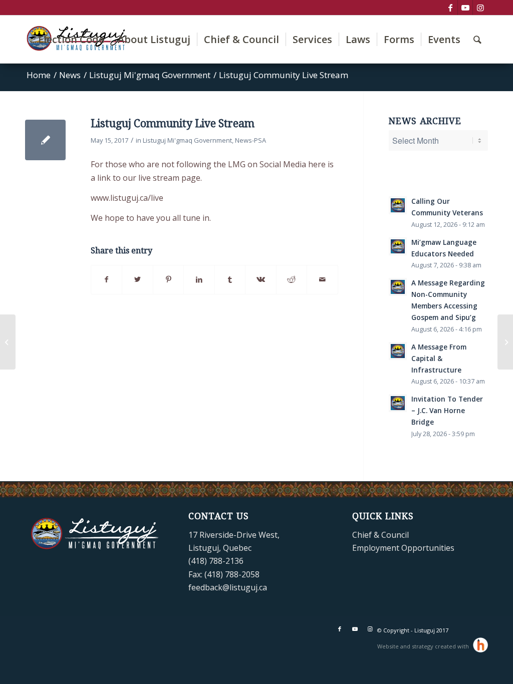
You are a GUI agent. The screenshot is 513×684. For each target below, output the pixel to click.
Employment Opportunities (403, 547)
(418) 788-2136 (215, 560)
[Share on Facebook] (106, 279)
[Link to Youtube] (465, 7)
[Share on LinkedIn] (199, 279)
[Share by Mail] (322, 279)
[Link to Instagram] (480, 7)
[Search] (477, 39)
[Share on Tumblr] (230, 279)
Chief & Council (380, 534)
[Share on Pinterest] (168, 279)
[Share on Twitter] (137, 279)
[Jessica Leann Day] (8, 342)
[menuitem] (71, 39)
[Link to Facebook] (450, 7)
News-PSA (250, 140)
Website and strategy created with (423, 646)
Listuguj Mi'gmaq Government (187, 140)
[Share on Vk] (260, 279)
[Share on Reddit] (292, 279)
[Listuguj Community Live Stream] (45, 140)
